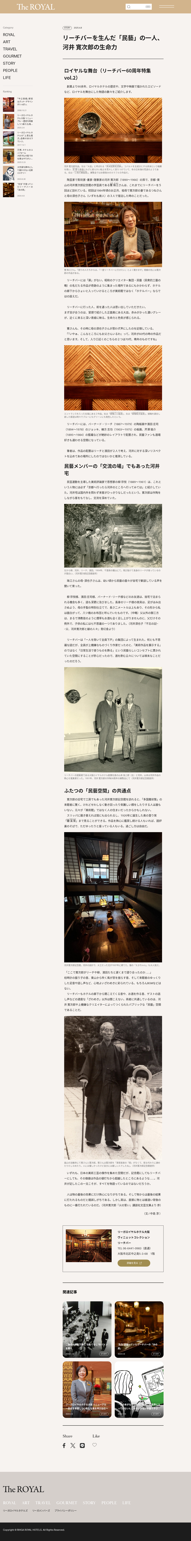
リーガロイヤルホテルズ (15, 1511)
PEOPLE (10, 71)
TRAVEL (10, 49)
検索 (148, 7)
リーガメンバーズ (41, 1511)
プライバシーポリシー (66, 1511)
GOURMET (12, 56)
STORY (9, 63)
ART (6, 42)
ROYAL (9, 35)
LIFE (7, 78)
